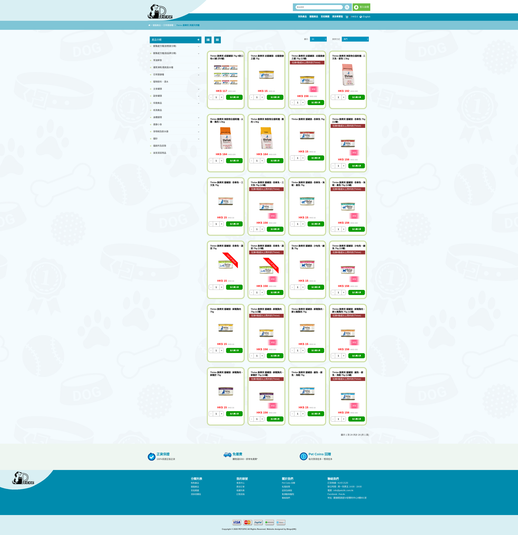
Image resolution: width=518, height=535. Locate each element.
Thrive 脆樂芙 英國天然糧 (188, 25)
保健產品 (157, 103)
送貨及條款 (287, 490)
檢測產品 (157, 110)
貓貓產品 (313, 16)
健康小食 (157, 124)
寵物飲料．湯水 (160, 82)
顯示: (306, 39)
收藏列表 (240, 490)
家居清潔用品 (159, 153)
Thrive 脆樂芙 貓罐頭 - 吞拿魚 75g (308, 119)
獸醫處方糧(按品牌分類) (164, 53)
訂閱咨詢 (240, 494)
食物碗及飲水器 (160, 131)
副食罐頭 (157, 96)
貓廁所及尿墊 (159, 146)
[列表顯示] (208, 40)
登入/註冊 (364, 7)
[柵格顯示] (217, 40)
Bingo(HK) (291, 529)
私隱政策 (286, 486)
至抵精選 (325, 16)
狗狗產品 (302, 16)
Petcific (342, 494)
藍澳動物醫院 (288, 494)
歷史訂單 (240, 486)
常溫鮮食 (157, 60)
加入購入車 (234, 97)
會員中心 (240, 483)
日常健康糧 (168, 25)
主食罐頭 (157, 89)
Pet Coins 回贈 (288, 483)
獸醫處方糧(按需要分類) (164, 46)
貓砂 (155, 138)
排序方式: (336, 39)
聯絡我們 (286, 498)
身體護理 (157, 117)
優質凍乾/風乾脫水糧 (163, 67)
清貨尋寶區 (337, 16)
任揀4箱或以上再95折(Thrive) (306, 62)
